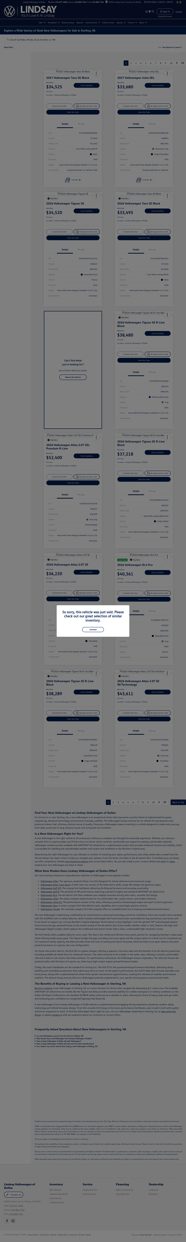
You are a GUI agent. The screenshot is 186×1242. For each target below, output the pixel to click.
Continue (93, 629)
